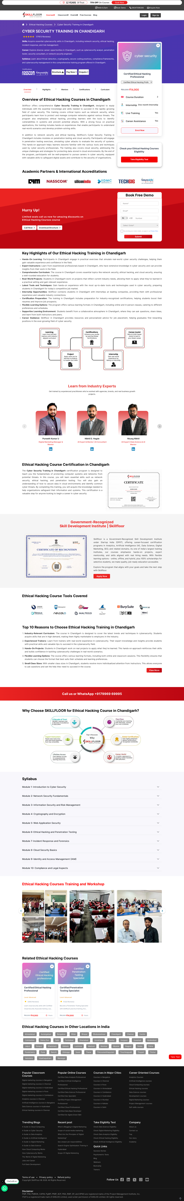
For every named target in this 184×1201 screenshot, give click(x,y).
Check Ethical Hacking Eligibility (106, 1138)
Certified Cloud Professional (69, 1107)
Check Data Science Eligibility (105, 1127)
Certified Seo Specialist (67, 1096)
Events (74, 15)
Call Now (28, 227)
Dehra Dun (44, 1040)
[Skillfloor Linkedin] (128, 1180)
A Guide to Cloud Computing (33, 1127)
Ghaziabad (83, 1040)
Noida (139, 1046)
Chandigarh (116, 1034)
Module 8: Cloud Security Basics (39, 850)
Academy (132, 1142)
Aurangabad (46, 1034)
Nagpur (128, 1046)
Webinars (97, 1162)
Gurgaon (124, 1040)
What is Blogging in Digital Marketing (72, 1127)
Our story (133, 1138)
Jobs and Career (28, 1161)
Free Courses (85, 15)
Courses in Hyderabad (102, 1096)
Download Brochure (49, 227)
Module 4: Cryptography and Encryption (43, 814)
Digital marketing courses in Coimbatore (37, 1095)
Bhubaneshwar (99, 1034)
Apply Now (102, 576)
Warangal (61, 1058)
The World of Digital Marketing (34, 1157)
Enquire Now (154, 8)
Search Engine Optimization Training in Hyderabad (73, 1147)
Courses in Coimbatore (102, 1092)
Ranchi (53, 1052)
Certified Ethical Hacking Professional (72, 1088)
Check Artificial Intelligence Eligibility (108, 1142)
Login (144, 15)
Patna (150, 1046)
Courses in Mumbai (101, 1100)
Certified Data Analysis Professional (72, 1077)
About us (132, 1127)
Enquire (83, 72)
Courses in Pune (100, 1085)
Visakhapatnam (45, 1058)
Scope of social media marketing (70, 1130)
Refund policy (64, 1177)
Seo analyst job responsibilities (70, 1142)
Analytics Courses (136, 1077)
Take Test (175, 1057)
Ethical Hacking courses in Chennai (36, 1110)
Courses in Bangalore (102, 1077)
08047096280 (138, 8)
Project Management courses (140, 1103)
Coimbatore (29, 1040)
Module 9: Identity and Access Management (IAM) (49, 859)
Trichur (153, 1052)
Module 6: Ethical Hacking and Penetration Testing (49, 832)
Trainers (97, 1170)
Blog (95, 15)
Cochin (142, 1034)
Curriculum (105, 89)
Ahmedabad (30, 1034)
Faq (130, 1134)
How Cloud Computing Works (33, 1149)
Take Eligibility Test (139, 159)
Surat (78, 1052)
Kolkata (66, 1046)
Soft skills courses (136, 1107)
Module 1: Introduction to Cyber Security (44, 787)
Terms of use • (30, 1177)
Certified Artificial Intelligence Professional (69, 1083)
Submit (138, 236)
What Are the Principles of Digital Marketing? (71, 1136)
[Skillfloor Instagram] (140, 1180)
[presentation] (21, 911)
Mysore (116, 1046)
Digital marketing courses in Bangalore (37, 1080)
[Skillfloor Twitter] (134, 1180)
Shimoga (66, 1052)
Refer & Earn (103, 8)
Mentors (64, 89)
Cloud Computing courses (139, 1085)
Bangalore (61, 1034)
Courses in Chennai (101, 1081)
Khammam (52, 1046)
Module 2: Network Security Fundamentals (45, 796)
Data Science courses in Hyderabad (36, 1106)
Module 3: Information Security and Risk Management (51, 805)
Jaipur (27, 1046)
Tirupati (141, 1052)
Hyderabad (151, 1040)
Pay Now (70, 72)
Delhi (57, 1040)
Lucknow (78, 1046)
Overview (27, 89)
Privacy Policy (154, 231)
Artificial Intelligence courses (140, 1081)
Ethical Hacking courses (138, 1088)
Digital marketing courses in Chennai (36, 1084)
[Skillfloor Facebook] (122, 1180)
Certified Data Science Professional (71, 1092)
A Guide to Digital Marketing (33, 1142)
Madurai (91, 1046)
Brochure (56, 72)
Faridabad (69, 1040)
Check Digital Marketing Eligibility (106, 1130)
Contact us (133, 1130)
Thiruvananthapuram (105, 1052)
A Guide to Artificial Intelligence (34, 1138)
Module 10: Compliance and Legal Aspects (45, 868)
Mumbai (104, 1046)
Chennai (130, 1034)
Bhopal (84, 1034)
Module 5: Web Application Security (41, 823)
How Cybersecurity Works (32, 1153)
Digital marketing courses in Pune (35, 1091)
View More (154, 670)
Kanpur (39, 1046)
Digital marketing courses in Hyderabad (37, 1088)
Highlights (46, 89)
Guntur (112, 1040)
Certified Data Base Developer (69, 1111)
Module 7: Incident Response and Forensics (45, 841)
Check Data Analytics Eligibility (105, 1134)
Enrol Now (139, 130)
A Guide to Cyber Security (32, 1130)
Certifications (84, 89)
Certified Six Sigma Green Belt (69, 1115)
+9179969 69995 (108, 693)
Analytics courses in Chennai (33, 1099)
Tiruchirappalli (126, 1052)
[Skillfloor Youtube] (147, 1180)
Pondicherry (30, 1052)
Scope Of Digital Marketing (68, 1153)
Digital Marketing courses (139, 1100)
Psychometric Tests (101, 1155)
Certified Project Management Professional (69, 1101)
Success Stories (100, 1151)
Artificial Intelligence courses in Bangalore (38, 1103)
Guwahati (137, 1040)
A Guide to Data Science (31, 1146)
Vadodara (29, 1058)
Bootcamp (97, 1166)
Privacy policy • (48, 1177)
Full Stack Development (31, 1164)
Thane (88, 1052)
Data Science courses (137, 1092)
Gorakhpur (98, 1040)
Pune (43, 1052)
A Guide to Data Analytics (32, 1134)
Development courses (137, 1096)
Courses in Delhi (100, 1107)
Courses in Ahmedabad (103, 1088)
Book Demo (121, 8)
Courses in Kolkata (101, 1103)
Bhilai (73, 1034)
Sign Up (155, 15)
